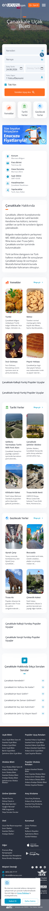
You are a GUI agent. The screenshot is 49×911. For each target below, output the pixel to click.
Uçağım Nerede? (8, 807)
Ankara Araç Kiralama (33, 801)
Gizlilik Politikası (31, 837)
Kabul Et (12, 901)
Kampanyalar (7, 853)
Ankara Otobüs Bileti (10, 770)
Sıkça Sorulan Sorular (10, 812)
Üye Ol (35, 5)
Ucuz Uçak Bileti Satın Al (11, 740)
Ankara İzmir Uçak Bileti (34, 751)
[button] (24, 680)
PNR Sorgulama (8, 809)
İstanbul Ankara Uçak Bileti (35, 740)
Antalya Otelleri (8, 834)
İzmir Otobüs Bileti (9, 772)
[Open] (42, 50)
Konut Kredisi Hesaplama (11, 858)
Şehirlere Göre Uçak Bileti (12, 753)
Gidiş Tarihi (10, 66)
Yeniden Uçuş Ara (22, 92)
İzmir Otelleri (7, 828)
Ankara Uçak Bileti (9, 745)
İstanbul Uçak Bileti (9, 742)
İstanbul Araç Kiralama (33, 804)
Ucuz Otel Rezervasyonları (12, 826)
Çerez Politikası (23, 893)
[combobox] (23, 52)
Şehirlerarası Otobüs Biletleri (10, 782)
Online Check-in (8, 801)
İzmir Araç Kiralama (32, 807)
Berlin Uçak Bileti (8, 751)
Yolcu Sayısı (10, 75)
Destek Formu (7, 798)
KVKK (27, 828)
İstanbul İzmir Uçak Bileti (34, 742)
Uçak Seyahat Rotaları (33, 753)
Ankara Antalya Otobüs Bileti (36, 782)
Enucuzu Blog (7, 850)
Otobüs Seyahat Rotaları (34, 785)
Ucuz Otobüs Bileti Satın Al (12, 767)
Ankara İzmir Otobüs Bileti (35, 777)
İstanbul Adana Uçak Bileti (35, 745)
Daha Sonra (30, 901)
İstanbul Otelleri (8, 831)
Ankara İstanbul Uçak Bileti (35, 748)
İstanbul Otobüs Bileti (10, 775)
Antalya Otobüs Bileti (10, 778)
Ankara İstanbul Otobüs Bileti (34, 770)
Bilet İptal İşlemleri (9, 804)
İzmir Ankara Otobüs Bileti (35, 780)
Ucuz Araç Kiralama (32, 798)
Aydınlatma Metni (31, 834)
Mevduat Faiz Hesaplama (11, 856)
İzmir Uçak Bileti (8, 748)
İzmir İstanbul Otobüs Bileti (35, 774)
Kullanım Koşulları (32, 831)
